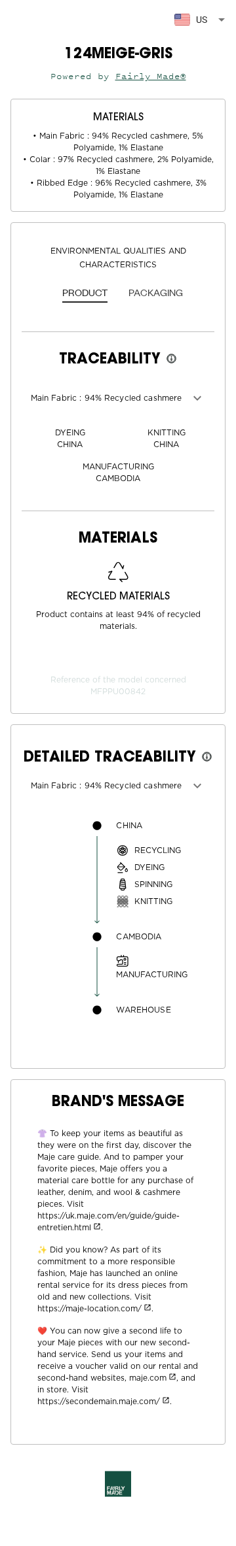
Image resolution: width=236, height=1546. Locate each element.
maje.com (148, 1378)
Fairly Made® (150, 76)
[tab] (85, 293)
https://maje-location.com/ (89, 1309)
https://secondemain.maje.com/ (98, 1401)
